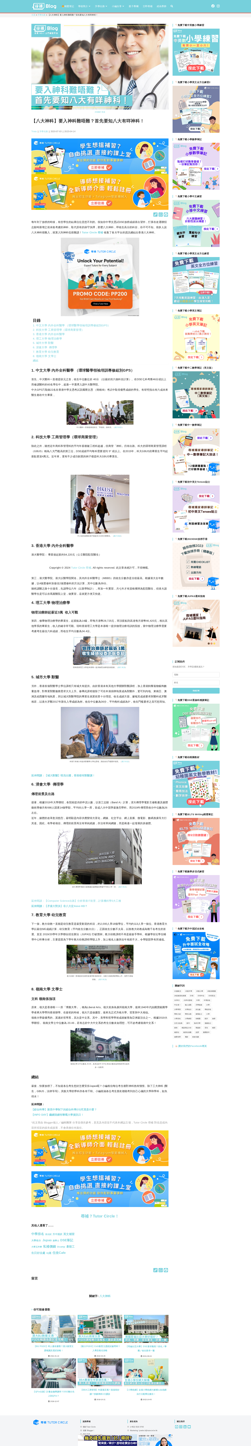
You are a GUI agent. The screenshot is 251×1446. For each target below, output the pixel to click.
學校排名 (208, 1009)
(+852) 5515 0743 (137, 1427)
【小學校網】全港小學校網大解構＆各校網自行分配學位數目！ (146, 1392)
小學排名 (177, 1019)
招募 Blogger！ (89, 1430)
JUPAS (176, 1000)
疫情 (176, 1028)
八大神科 (105, 1295)
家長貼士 (199, 1014)
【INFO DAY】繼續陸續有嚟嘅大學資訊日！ (57, 1114)
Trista (34, 131)
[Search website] (172, 6)
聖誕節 (198, 1028)
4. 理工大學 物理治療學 (47, 338)
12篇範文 (177, 991)
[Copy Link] (155, 214)
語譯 (197, 1032)
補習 (213, 1028)
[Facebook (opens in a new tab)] (213, 6)
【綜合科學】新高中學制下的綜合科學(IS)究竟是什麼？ (64, 1109)
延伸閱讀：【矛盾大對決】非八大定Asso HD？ (59, 906)
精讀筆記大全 (186, 1028)
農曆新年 (206, 1032)
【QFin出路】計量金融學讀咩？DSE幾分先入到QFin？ (53, 1394)
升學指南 (199, 1005)
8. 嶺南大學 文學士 (44, 356)
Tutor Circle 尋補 (92, 232)
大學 (208, 1005)
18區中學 (188, 991)
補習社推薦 (187, 1032)
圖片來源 (118, 427)
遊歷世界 (177, 1037)
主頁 (33, 15)
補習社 (176, 1032)
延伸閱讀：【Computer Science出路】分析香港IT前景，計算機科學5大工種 (76, 900)
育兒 (206, 1028)
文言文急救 (178, 1023)
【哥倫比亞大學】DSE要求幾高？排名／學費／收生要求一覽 (146, 1348)
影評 (206, 1019)
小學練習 (188, 1019)
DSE (191, 996)
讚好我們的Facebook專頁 (192, 1046)
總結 (35, 360)
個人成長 (188, 1005)
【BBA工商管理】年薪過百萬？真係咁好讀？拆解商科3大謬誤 (100, 1392)
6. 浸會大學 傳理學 (45, 347)
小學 (208, 1014)
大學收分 (188, 1009)
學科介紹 (177, 1014)
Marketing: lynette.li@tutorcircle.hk (143, 1430)
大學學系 (177, 1009)
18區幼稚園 (211, 991)
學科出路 (188, 1014)
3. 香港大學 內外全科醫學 (49, 334)
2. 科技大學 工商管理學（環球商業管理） (58, 329)
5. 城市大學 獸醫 (43, 342)
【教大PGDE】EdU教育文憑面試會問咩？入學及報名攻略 (100, 1348)
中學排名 (207, 1000)
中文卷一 (177, 1005)
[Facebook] (166, 214)
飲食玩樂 (195, 1037)
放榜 (213, 1019)
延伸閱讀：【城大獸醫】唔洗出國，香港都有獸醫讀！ (63, 775)
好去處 (198, 1009)
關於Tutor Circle (89, 1427)
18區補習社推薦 (180, 996)
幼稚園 (198, 1019)
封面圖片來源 (100, 112)
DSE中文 (201, 996)
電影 (186, 1037)
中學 (198, 1000)
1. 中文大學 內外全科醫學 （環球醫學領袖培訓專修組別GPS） (71, 325)
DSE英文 (212, 996)
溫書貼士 (208, 1023)
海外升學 (197, 1023)
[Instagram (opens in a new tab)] (218, 6)
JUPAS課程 (188, 1000)
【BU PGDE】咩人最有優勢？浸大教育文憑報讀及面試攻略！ (54, 1348)
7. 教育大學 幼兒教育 (46, 351)
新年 (188, 1023)
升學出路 (42, 15)
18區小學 (199, 991)
